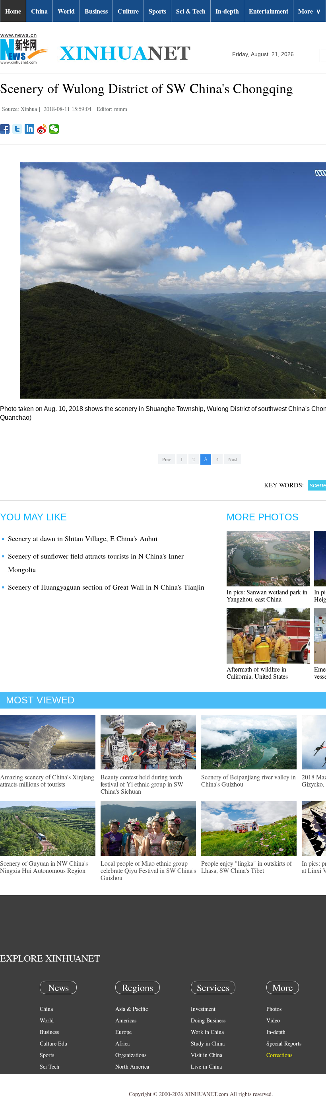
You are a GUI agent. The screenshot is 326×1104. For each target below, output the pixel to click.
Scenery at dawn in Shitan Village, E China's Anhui (82, 538)
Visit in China (206, 1055)
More (309, 11)
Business (96, 11)
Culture (128, 11)
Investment (203, 1008)
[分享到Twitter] (17, 129)
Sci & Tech (191, 11)
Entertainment (268, 11)
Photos (273, 1008)
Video (273, 1020)
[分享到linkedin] (30, 129)
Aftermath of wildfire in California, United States (257, 672)
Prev (166, 459)
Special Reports (283, 1043)
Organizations (130, 1055)
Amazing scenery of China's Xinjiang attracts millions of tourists (47, 780)
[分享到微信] (54, 129)
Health (47, 1078)
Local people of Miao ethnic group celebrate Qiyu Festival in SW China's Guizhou (148, 870)
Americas (125, 1020)
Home (13, 11)
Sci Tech (49, 1066)
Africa (122, 1043)
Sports (157, 11)
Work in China (207, 1032)
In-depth (227, 11)
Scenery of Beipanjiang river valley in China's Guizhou (248, 780)
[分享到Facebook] (5, 129)
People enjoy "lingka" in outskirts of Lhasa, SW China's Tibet (246, 866)
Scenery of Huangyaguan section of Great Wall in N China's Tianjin (106, 587)
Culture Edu (53, 1043)
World (66, 11)
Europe (123, 1032)
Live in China (206, 1066)
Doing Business (208, 1020)
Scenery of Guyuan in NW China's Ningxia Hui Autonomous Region (44, 866)
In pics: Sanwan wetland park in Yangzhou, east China (267, 595)
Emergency (203, 1078)
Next (232, 459)
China (39, 11)
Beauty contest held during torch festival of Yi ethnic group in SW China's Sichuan (142, 784)
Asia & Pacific (131, 1008)
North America (132, 1066)
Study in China (208, 1043)
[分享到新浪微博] (42, 129)
